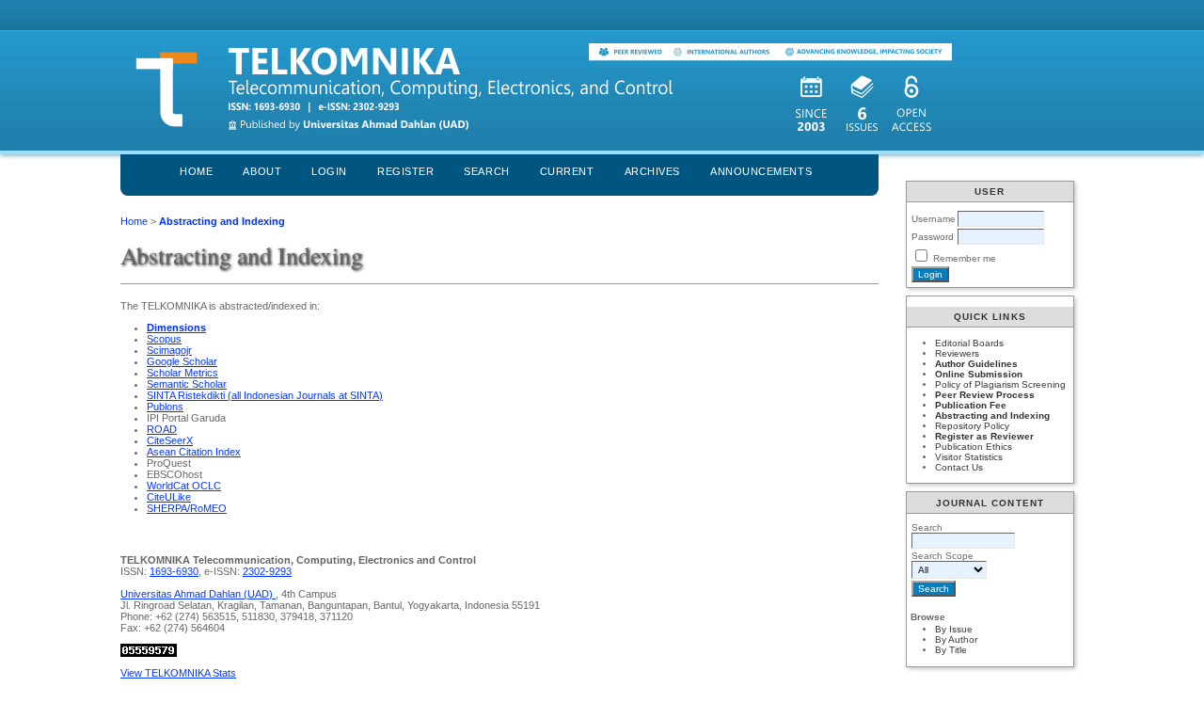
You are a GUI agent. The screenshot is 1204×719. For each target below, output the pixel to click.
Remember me (964, 258)
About (262, 171)
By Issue (954, 629)
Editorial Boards (969, 343)
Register (405, 171)
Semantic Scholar (187, 384)
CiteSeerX (170, 440)
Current (567, 171)
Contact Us (959, 467)
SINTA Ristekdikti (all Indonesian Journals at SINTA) (265, 395)
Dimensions (176, 327)
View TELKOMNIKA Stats (178, 673)
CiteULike (169, 497)
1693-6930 (174, 571)
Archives (652, 171)
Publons (165, 406)
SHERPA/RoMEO (187, 508)
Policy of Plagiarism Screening (1000, 384)
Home (196, 171)
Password (932, 237)
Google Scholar (182, 361)
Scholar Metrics (182, 372)
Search (486, 171)
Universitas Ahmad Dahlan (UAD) (198, 593)
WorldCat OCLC (184, 485)
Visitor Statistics (969, 457)
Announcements (761, 171)
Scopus (164, 338)
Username (933, 219)
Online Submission (978, 374)
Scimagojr (169, 350)
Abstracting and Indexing (992, 415)
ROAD (162, 429)
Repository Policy (972, 426)
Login (329, 171)
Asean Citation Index (194, 451)
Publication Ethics (973, 446)
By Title (951, 650)
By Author (956, 639)
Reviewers (957, 353)
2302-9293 (267, 571)
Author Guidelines (976, 364)
